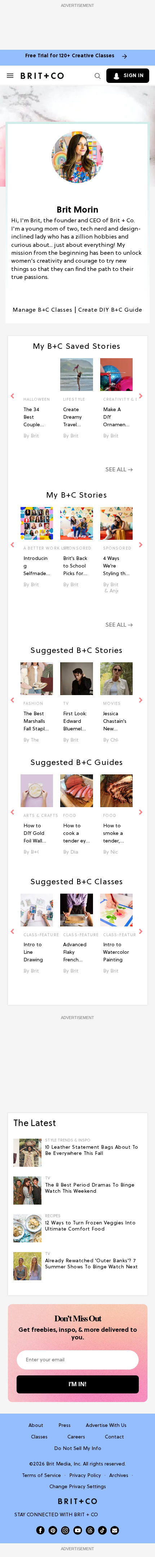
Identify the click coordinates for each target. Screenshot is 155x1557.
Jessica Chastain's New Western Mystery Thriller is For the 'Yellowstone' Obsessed (116, 722)
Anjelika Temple (114, 591)
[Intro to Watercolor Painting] (116, 910)
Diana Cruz (74, 852)
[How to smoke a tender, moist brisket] (116, 790)
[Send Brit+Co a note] (114, 1530)
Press (64, 1425)
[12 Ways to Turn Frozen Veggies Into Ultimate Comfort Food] (27, 1228)
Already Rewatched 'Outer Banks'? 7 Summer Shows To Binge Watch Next (91, 1264)
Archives (118, 1475)
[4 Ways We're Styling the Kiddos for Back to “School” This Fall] (116, 523)
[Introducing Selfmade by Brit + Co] (37, 523)
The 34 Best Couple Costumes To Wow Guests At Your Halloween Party (35, 418)
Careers (76, 1437)
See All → (119, 470)
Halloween (36, 399)
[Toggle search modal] (96, 75)
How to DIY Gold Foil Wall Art (33, 834)
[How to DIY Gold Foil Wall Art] (37, 790)
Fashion (33, 704)
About (35, 1425)
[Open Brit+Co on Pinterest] (52, 1530)
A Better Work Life (36, 548)
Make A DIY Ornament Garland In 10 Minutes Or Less (115, 418)
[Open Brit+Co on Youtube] (77, 1530)
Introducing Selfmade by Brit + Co (35, 567)
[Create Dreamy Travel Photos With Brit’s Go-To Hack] (76, 374)
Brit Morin (35, 436)
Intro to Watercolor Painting (116, 952)
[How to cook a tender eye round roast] (76, 790)
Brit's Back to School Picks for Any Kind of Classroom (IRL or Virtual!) (75, 567)
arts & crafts (36, 816)
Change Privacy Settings (77, 1487)
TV (66, 704)
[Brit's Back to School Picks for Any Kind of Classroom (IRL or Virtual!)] (76, 523)
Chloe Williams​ (114, 740)
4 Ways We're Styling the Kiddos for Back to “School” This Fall (115, 567)
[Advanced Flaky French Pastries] (76, 910)
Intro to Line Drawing (33, 952)
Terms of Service (41, 1475)
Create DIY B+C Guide (110, 310)
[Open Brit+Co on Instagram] (65, 1530)
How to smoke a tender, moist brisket (113, 834)
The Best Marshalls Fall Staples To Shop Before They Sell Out (36, 722)
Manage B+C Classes (42, 310)
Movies (112, 704)
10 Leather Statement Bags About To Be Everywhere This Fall (91, 1150)
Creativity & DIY (116, 399)
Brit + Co (74, 740)
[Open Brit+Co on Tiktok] (102, 1530)
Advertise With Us (106, 1425)
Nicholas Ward (114, 852)
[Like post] (44, 400)
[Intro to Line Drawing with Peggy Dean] (37, 910)
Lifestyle (74, 399)
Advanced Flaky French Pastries (75, 953)
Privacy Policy (85, 1475)
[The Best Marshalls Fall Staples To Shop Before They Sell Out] (37, 678)
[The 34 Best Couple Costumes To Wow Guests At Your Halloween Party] (37, 374)
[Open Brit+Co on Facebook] (40, 1530)
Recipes (53, 1216)
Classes (39, 1437)
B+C (35, 852)
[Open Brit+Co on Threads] (90, 1530)
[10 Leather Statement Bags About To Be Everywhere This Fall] (27, 1152)
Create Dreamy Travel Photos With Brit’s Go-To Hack (75, 418)
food (69, 816)
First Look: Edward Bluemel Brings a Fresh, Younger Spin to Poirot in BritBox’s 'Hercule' (75, 722)
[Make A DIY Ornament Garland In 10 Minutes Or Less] (116, 374)
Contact (114, 1437)
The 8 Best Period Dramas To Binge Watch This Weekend (90, 1188)
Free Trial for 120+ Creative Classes (69, 56)
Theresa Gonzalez (35, 740)
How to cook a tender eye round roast (76, 834)
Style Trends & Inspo (67, 1141)
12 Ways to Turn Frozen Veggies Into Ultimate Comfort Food (90, 1226)
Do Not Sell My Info (77, 1448)
